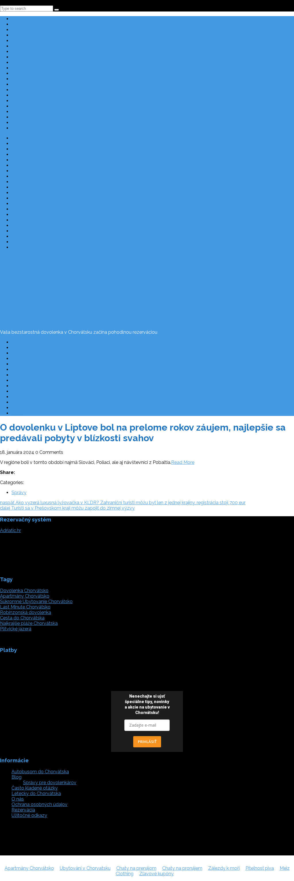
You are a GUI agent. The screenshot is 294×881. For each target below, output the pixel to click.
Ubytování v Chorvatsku (85, 868)
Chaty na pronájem (182, 868)
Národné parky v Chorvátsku (41, 380)
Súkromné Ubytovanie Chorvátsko (36, 601)
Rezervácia (23, 347)
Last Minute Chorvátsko (25, 607)
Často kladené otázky (34, 342)
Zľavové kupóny (156, 873)
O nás (17, 369)
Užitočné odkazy (29, 358)
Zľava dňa (22, 95)
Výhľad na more (28, 90)
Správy (18, 492)
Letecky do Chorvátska (36, 100)
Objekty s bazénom (32, 79)
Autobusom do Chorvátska (40, 106)
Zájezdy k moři (224, 868)
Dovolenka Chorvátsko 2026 (41, 24)
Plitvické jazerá (27, 122)
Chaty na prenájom (136, 868)
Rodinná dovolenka (32, 46)
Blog (16, 128)
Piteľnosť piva (259, 868)
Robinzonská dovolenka (37, 84)
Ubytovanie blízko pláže (36, 57)
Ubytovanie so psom (33, 73)
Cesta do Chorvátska (33, 353)
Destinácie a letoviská (34, 29)
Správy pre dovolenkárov (49, 782)
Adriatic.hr (10, 530)
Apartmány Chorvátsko (24, 596)
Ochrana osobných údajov (39, 364)
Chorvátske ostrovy (32, 35)
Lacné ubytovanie (30, 62)
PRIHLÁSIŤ (147, 741)
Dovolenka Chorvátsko (24, 590)
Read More (182, 462)
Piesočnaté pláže (29, 51)
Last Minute (23, 40)
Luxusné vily (24, 68)
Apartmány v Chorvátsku (37, 19)
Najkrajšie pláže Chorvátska (40, 117)
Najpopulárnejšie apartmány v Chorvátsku (55, 111)
